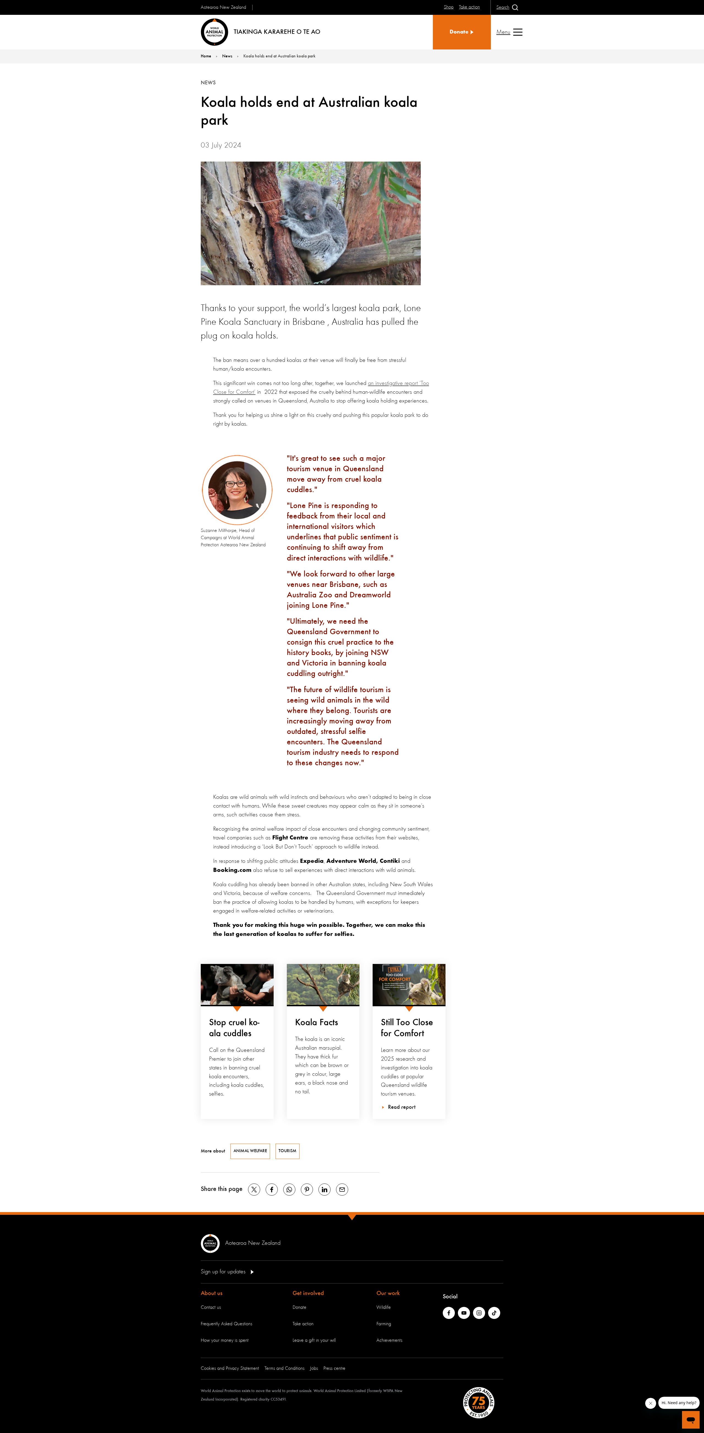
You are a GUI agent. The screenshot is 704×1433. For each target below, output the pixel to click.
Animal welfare (250, 1151)
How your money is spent (225, 1340)
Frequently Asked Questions (226, 1323)
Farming (383, 1323)
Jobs (314, 1368)
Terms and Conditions (284, 1368)
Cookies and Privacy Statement (230, 1368)
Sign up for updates (224, 1272)
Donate (299, 1307)
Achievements (389, 1340)
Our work (388, 1293)
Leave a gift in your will (314, 1340)
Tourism (287, 1151)
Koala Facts (316, 1022)
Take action (303, 1323)
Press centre (334, 1368)
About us (211, 1293)
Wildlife (383, 1307)
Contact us (211, 1307)
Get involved (308, 1293)
